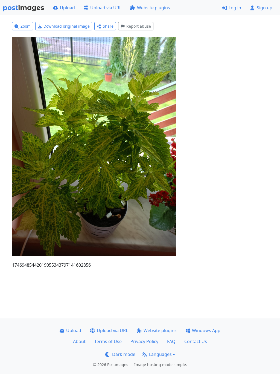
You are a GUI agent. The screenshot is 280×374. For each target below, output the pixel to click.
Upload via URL (105, 8)
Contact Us (195, 341)
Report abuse (138, 26)
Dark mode (123, 354)
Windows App (206, 330)
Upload (67, 8)
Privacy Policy (144, 341)
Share (108, 26)
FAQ (171, 341)
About (79, 341)
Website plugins (153, 8)
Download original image (66, 26)
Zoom (26, 26)
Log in (235, 8)
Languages (160, 354)
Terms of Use (108, 341)
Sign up (264, 8)
